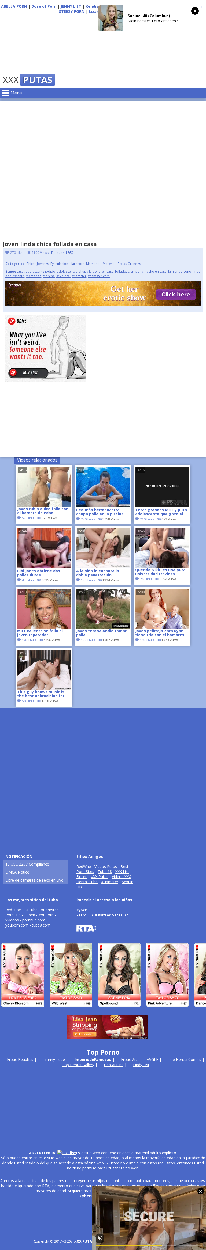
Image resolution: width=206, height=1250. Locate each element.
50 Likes (28, 701)
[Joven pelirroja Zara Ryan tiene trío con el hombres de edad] (162, 609)
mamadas (33, 276)
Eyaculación (59, 263)
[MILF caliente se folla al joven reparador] (44, 609)
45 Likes (28, 580)
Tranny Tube (54, 1059)
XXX (27, 80)
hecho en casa (156, 271)
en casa (107, 271)
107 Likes (147, 640)
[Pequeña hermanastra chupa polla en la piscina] (103, 505)
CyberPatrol (91, 1195)
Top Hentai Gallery (78, 1064)
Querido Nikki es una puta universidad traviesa (160, 572)
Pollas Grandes (129, 263)
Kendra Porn (97, 6)
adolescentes (67, 271)
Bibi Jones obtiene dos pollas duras (38, 573)
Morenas (109, 263)
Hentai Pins (113, 1064)
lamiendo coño (179, 271)
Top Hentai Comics (184, 1059)
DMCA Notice (17, 872)
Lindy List (141, 1064)
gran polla (135, 271)
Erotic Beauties (20, 1059)
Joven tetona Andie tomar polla (101, 633)
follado (120, 271)
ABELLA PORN (14, 6)
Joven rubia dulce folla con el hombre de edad (42, 511)
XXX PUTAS (84, 1241)
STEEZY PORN (71, 11)
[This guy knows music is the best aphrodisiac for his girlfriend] (44, 670)
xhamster (79, 276)
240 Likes (88, 519)
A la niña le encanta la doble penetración (97, 573)
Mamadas (93, 263)
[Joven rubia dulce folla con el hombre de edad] (44, 487)
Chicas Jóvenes (37, 263)
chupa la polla (89, 271)
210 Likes (147, 519)
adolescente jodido (40, 271)
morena (49, 276)
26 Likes (146, 579)
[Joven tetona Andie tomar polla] (103, 609)
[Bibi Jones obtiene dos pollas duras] (44, 566)
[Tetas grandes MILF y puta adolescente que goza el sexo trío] (162, 505)
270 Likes (17, 252)
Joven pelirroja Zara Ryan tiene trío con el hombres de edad (159, 633)
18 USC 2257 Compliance (27, 864)
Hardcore (77, 263)
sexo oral (63, 276)
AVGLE (152, 1059)
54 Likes (28, 518)
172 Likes (88, 640)
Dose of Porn (43, 6)
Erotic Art (129, 1059)
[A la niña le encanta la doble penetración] (103, 566)
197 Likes (29, 640)
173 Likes (88, 580)
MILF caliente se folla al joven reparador (40, 633)
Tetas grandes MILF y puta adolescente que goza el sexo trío (161, 512)
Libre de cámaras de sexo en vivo (34, 880)
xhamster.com (99, 276)
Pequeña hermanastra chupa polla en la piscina (100, 512)
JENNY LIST (71, 6)
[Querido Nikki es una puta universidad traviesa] (162, 548)
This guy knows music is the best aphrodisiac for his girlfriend (40, 694)
